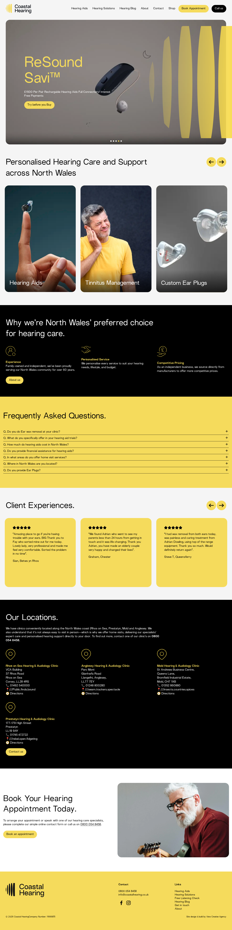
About (144, 8)
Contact (158, 8)
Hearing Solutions (103, 8)
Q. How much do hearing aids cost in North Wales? (36, 444)
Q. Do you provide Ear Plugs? (22, 470)
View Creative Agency (216, 917)
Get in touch (182, 905)
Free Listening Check (187, 898)
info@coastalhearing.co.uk (133, 895)
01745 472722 (19, 735)
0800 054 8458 (90, 824)
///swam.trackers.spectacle (102, 689)
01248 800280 (95, 685)
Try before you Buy (39, 105)
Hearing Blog (128, 8)
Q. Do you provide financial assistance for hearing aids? (38, 451)
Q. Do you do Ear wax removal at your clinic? (31, 431)
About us (14, 380)
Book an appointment (20, 834)
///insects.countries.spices (177, 689)
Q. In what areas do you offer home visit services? (35, 457)
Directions (16, 693)
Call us (219, 8)
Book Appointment (194, 8)
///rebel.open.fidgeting (23, 739)
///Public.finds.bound (22, 689)
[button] (211, 162)
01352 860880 (170, 685)
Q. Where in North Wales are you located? (30, 464)
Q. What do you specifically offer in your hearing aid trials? (40, 438)
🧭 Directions (14, 743)
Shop (172, 8)
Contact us (16, 751)
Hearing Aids (79, 8)
